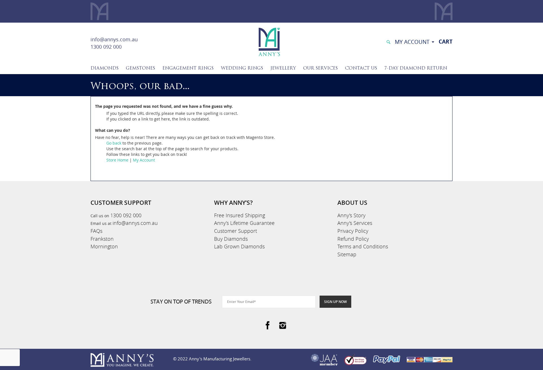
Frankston (102, 238)
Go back (113, 143)
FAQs (96, 230)
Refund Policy (353, 238)
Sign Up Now (335, 301)
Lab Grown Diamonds (239, 246)
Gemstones (140, 68)
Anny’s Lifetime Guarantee (244, 223)
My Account (144, 160)
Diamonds (104, 68)
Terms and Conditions (362, 246)
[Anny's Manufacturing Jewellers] (269, 41)
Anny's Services (354, 223)
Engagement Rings (188, 68)
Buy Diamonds (231, 238)
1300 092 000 (106, 46)
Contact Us (361, 68)
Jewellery (283, 68)
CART (446, 41)
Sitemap (346, 254)
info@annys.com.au (114, 39)
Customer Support (235, 230)
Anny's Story (351, 215)
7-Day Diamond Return (415, 68)
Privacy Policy (352, 230)
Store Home (117, 160)
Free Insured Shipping (239, 215)
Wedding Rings (242, 68)
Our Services (320, 68)
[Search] (388, 41)
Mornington (104, 246)
